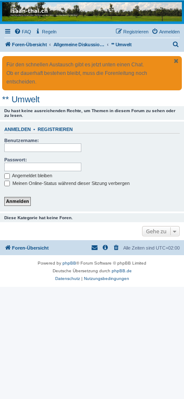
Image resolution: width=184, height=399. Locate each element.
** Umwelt (21, 99)
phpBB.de (122, 270)
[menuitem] (22, 32)
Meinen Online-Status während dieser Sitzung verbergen (70, 183)
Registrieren (55, 129)
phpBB (69, 263)
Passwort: (15, 159)
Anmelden (17, 129)
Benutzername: (21, 140)
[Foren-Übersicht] (92, 11)
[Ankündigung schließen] (176, 61)
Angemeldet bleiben (31, 175)
